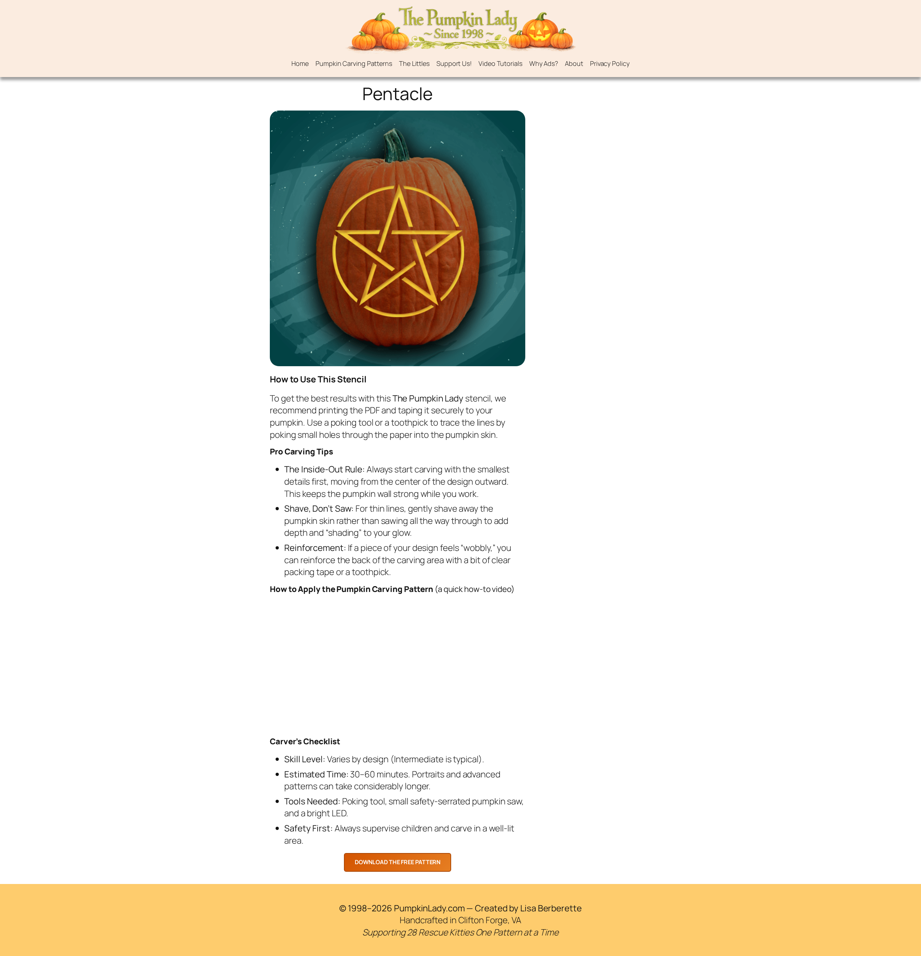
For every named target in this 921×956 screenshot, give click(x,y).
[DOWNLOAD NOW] (398, 862)
